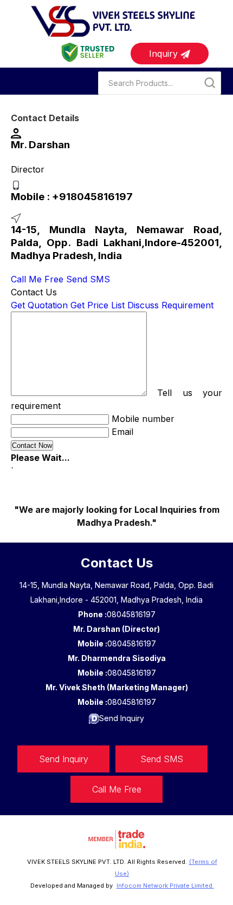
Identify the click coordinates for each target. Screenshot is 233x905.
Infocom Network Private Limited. (165, 885)
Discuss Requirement (170, 305)
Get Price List (97, 305)
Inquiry (164, 53)
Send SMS (88, 279)
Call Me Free (37, 279)
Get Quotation (39, 305)
